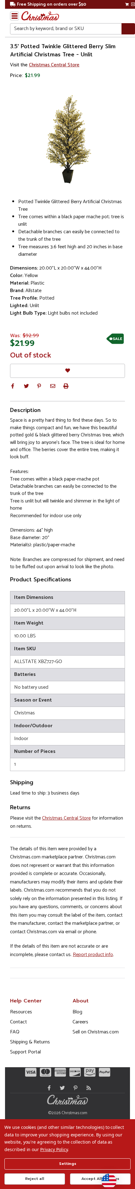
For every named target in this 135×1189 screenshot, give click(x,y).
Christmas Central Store (54, 65)
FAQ (14, 1032)
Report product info (93, 955)
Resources (21, 1012)
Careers (80, 1022)
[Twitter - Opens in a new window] (60, 1087)
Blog (77, 1012)
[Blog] (87, 1087)
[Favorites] (67, 371)
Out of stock (30, 355)
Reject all (34, 1178)
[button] (12, 386)
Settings (67, 1163)
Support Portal (25, 1052)
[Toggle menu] (14, 16)
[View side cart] (133, 4)
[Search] (128, 29)
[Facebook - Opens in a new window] (47, 1087)
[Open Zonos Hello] (105, 1178)
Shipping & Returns (30, 1042)
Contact (18, 1022)
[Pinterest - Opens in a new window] (74, 1087)
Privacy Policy (54, 1149)
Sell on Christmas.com (96, 1032)
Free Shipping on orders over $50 (51, 4)
